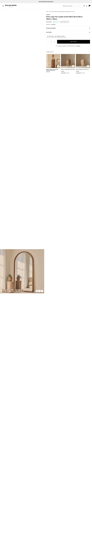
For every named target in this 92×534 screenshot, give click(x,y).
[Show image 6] (19, 290)
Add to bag (73, 41)
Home (47, 11)
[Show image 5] (16, 290)
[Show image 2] (6, 290)
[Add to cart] (58, 66)
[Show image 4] (13, 290)
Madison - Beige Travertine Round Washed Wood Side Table (52, 70)
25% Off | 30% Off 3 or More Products (46, 1)
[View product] (88, 66)
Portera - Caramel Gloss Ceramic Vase (68, 69)
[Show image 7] (22, 290)
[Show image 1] (3, 290)
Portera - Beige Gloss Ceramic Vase (82, 69)
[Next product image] (42, 291)
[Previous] (87, 52)
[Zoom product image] (37, 291)
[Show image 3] (9, 290)
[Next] (89, 52)
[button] (61, 6)
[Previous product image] (39, 291)
